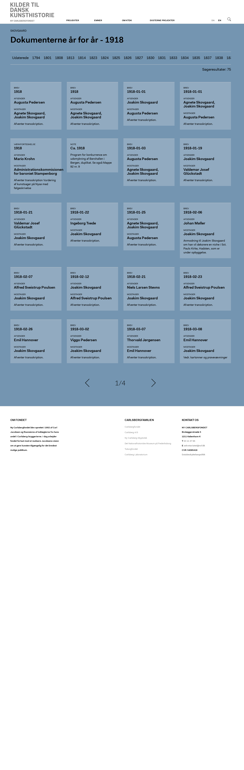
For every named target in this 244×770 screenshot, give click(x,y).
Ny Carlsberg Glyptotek (136, 438)
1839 (230, 58)
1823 (93, 58)
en (219, 20)
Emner (98, 20)
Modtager (20, 109)
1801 (47, 58)
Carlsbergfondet (132, 427)
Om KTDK (127, 20)
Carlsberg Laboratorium (136, 455)
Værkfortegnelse (24, 144)
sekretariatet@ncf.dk (194, 446)
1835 (196, 58)
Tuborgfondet (131, 449)
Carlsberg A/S (131, 432)
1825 (116, 58)
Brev (16, 88)
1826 (127, 58)
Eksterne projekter (162, 20)
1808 (59, 58)
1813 (70, 58)
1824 (105, 58)
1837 (207, 58)
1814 (82, 58)
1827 (139, 58)
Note (73, 144)
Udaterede (20, 58)
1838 (219, 58)
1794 (36, 58)
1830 (150, 58)
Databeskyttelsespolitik (193, 455)
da (213, 20)
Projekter (72, 20)
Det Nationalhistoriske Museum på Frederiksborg (148, 444)
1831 (162, 58)
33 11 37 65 (189, 441)
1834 (185, 58)
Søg (229, 19)
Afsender (19, 99)
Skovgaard (32, 12)
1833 (173, 58)
